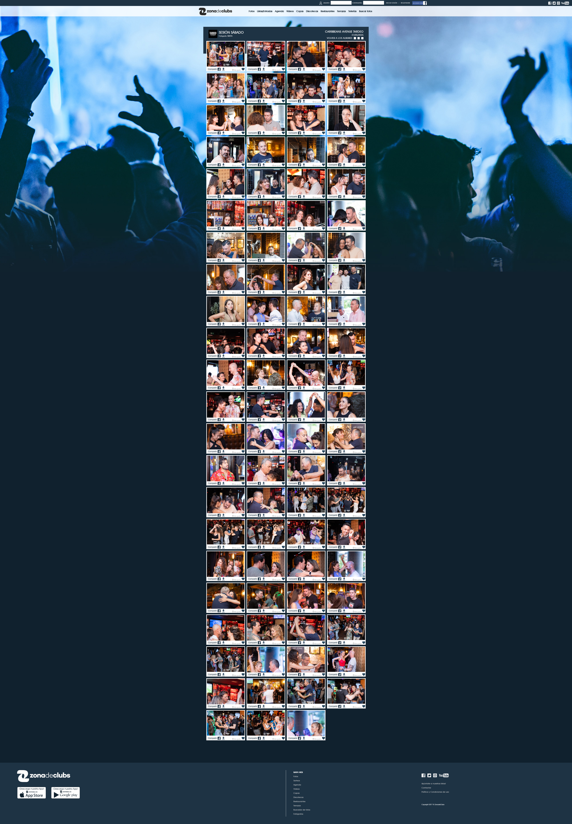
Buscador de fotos (301, 810)
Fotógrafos (298, 814)
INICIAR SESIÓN (391, 3)
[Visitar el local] (214, 33)
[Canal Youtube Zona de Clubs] (565, 3)
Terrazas (297, 805)
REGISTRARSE (405, 3)
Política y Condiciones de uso (435, 792)
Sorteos (296, 780)
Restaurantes (299, 801)
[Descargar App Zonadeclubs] (34, 792)
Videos (296, 789)
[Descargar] (223, 69)
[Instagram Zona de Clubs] (559, 3)
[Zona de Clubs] (215, 11)
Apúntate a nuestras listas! (434, 783)
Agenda (297, 785)
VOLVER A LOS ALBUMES (339, 38)
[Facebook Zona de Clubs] (550, 3)
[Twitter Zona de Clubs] (554, 3)
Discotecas (298, 797)
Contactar (426, 787)
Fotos (295, 776)
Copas (296, 793)
